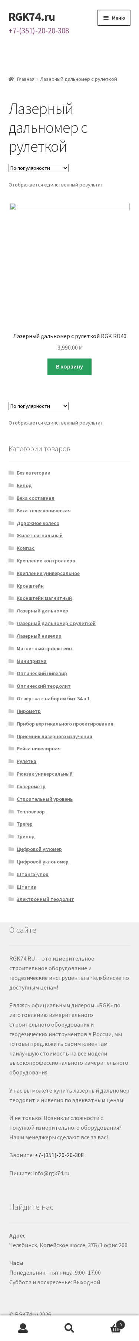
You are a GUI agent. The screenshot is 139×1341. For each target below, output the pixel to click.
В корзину (69, 366)
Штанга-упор (33, 874)
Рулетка (26, 761)
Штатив (26, 886)
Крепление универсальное (48, 573)
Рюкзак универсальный (45, 773)
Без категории (33, 472)
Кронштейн (30, 585)
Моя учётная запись (23, 1328)
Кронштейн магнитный (44, 598)
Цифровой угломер (39, 849)
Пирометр (29, 711)
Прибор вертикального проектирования (65, 723)
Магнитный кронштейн (44, 648)
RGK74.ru (32, 16)
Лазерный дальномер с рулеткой (56, 623)
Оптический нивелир (42, 673)
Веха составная (35, 498)
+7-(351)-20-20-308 (39, 31)
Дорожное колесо (38, 523)
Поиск (69, 1328)
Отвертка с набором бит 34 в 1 (53, 698)
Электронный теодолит (45, 899)
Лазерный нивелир (39, 635)
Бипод (24, 485)
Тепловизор (31, 811)
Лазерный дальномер (42, 610)
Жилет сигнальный (40, 535)
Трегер (25, 823)
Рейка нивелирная (39, 748)
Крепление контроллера (46, 560)
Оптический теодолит (44, 686)
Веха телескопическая (44, 510)
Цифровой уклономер (43, 861)
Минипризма (32, 661)
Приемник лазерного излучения (54, 736)
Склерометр (31, 786)
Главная (25, 79)
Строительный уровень (45, 799)
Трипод (26, 836)
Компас (25, 548)
